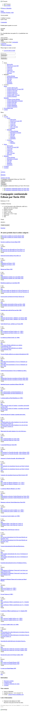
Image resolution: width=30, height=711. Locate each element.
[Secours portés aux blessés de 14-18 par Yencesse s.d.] (15, 291)
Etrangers (9, 73)
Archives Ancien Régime (13, 99)
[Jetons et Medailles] (6, 8)
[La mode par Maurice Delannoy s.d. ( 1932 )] (12, 483)
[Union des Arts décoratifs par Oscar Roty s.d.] (13, 250)
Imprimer (3, 228)
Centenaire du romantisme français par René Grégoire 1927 (14, 475)
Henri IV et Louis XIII (12, 66)
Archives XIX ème (12, 102)
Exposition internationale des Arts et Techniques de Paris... (14, 562)
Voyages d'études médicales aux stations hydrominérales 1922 (15, 354)
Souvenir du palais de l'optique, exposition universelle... (13, 414)
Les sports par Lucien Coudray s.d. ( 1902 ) (10, 516)
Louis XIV (10, 67)
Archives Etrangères (12, 106)
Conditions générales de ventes (11, 683)
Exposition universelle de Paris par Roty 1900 (11, 310)
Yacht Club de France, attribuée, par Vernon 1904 (12, 323)
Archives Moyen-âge (12, 87)
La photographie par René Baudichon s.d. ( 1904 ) (12, 398)
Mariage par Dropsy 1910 (6, 269)
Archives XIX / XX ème (13, 95)
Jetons (5, 86)
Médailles (6, 98)
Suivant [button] (3, 182)
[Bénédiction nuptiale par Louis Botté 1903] (12, 277)
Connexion (3, 43)
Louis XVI (10, 70)
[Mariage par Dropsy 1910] (8, 263)
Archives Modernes (12, 105)
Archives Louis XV (12, 92)
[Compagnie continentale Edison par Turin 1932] (16, 188)
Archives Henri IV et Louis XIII (15, 89)
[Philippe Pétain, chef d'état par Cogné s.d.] (12, 524)
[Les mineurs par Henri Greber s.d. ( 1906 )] (12, 332)
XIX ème (9, 79)
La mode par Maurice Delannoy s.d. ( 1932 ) (10, 488)
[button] (5, 63)
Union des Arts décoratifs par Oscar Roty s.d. (11, 255)
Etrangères (9, 83)
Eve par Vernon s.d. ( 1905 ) (7, 594)
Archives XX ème (11, 103)
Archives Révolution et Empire (15, 101)
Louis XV (9, 68)
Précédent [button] (3, 184)
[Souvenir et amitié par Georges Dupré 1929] (12, 236)
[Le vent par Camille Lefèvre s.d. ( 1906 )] (12, 619)
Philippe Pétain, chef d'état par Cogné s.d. (10, 529)
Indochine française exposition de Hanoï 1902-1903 (12, 384)
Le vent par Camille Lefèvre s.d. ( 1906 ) (10, 624)
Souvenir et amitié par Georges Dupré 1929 (10, 242)
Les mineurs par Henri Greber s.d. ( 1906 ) (10, 337)
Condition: (3, 203)
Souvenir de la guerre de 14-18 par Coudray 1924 (12, 654)
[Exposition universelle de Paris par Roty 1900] (13, 304)
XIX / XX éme (11, 71)
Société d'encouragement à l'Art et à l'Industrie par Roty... (14, 370)
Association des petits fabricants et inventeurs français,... (13, 641)
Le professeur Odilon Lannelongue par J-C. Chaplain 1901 (14, 610)
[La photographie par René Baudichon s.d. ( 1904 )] (12, 392)
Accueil (6, 116)
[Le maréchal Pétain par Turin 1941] (10, 439)
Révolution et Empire (12, 77)
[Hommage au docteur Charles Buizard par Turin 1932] (15, 496)
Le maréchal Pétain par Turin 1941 (9, 444)
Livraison (6, 166)
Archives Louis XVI (12, 93)
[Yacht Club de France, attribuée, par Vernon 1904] (14, 318)
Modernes (9, 82)
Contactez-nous (8, 682)
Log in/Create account (9, 50)
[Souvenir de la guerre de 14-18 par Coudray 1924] (14, 649)
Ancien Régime (11, 76)
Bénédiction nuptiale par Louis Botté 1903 (10, 282)
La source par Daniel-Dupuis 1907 (8, 668)
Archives (9, 140)
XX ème (9, 80)
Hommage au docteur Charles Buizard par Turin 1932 (13, 502)
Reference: (3, 201)
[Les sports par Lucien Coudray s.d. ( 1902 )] (12, 510)
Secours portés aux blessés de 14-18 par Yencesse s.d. (12, 296)
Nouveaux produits (9, 681)
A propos (6, 167)
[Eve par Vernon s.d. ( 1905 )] (8, 588)
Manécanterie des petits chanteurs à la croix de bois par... (13, 431)
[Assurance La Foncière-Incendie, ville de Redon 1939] (15, 453)
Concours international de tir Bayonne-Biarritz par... (12, 546)
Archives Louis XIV (12, 90)
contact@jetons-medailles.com (16, 694)
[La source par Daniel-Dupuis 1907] (10, 663)
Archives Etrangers (12, 96)
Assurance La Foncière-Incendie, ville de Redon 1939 (13, 458)
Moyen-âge (10, 64)
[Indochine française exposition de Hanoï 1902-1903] (14, 378)
